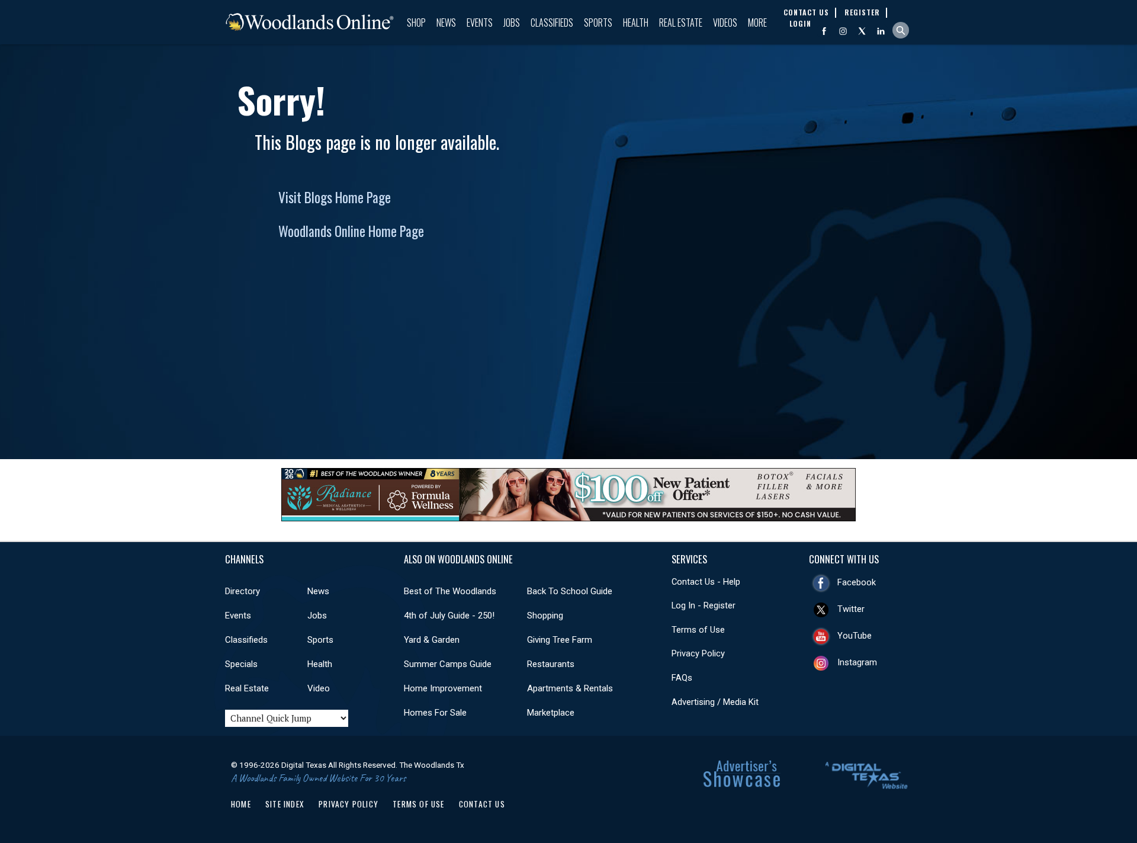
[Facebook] (824, 31)
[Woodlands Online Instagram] (843, 31)
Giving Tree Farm (559, 639)
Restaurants (550, 664)
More (757, 22)
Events (480, 22)
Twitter (851, 609)
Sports (598, 22)
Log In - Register (703, 605)
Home (241, 804)
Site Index (284, 804)
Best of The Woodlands (450, 591)
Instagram (857, 662)
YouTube (854, 635)
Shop (416, 22)
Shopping (545, 615)
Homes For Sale (435, 712)
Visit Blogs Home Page (334, 197)
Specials (241, 664)
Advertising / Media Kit (715, 702)
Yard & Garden (432, 639)
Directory (242, 591)
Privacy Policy (698, 653)
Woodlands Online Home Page (351, 231)
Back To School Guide (569, 591)
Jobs (511, 22)
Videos (725, 22)
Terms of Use (698, 629)
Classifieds (552, 22)
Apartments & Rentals (570, 688)
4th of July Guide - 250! (449, 615)
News (446, 22)
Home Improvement (443, 688)
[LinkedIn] (880, 31)
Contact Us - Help (706, 581)
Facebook (856, 582)
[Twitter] (862, 31)
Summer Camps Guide (448, 664)
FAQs (682, 677)
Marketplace (550, 712)
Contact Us (482, 804)
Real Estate (680, 22)
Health (635, 22)
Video (318, 688)
